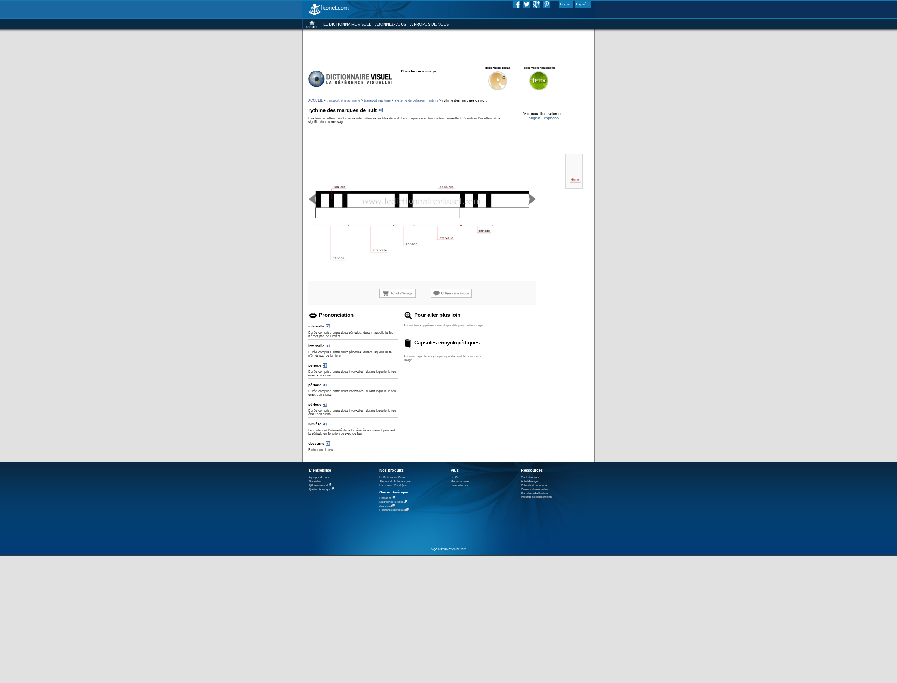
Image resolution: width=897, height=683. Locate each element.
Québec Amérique (319, 489)
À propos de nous (319, 477)
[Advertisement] (448, 45)
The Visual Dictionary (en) (395, 481)
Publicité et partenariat (534, 485)
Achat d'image (529, 481)
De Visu (455, 477)
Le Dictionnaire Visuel (392, 477)
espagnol (551, 118)
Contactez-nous (530, 477)
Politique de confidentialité (536, 497)
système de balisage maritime (416, 100)
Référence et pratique (392, 509)
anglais (535, 118)
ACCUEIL (315, 100)
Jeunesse (385, 506)
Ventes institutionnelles (534, 489)
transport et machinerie (343, 100)
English (566, 4)
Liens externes (459, 485)
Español (582, 4)
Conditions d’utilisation (534, 493)
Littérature (385, 498)
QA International (318, 485)
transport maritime (377, 100)
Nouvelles (315, 481)
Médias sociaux (460, 481)
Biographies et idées (391, 501)
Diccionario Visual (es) (393, 485)
